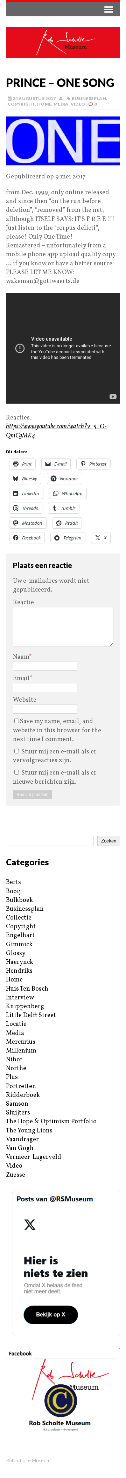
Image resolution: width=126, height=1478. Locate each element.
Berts (13, 882)
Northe (16, 1068)
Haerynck (19, 962)
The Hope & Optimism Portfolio (51, 1121)
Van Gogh (20, 1148)
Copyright (21, 104)
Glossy (16, 953)
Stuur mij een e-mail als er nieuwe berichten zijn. (55, 777)
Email (21, 678)
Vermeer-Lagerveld (33, 1157)
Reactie (23, 602)
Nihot (14, 1059)
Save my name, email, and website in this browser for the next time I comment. (57, 730)
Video (78, 104)
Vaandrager (22, 1139)
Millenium (21, 1051)
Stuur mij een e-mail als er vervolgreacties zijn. (55, 756)
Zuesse (15, 1175)
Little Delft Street (31, 1015)
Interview (20, 997)
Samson (17, 1104)
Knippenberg (25, 1006)
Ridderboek (23, 1095)
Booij (13, 891)
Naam (21, 657)
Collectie (18, 918)
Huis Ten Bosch (27, 989)
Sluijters (18, 1112)
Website (24, 700)
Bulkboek (19, 900)
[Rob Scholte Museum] (63, 42)
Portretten (21, 1086)
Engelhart (20, 935)
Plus (12, 1077)
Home (44, 104)
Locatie (16, 1024)
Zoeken (108, 841)
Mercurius (20, 1042)
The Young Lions (29, 1130)
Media (61, 104)
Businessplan (89, 98)
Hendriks (19, 971)
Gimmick (19, 944)
